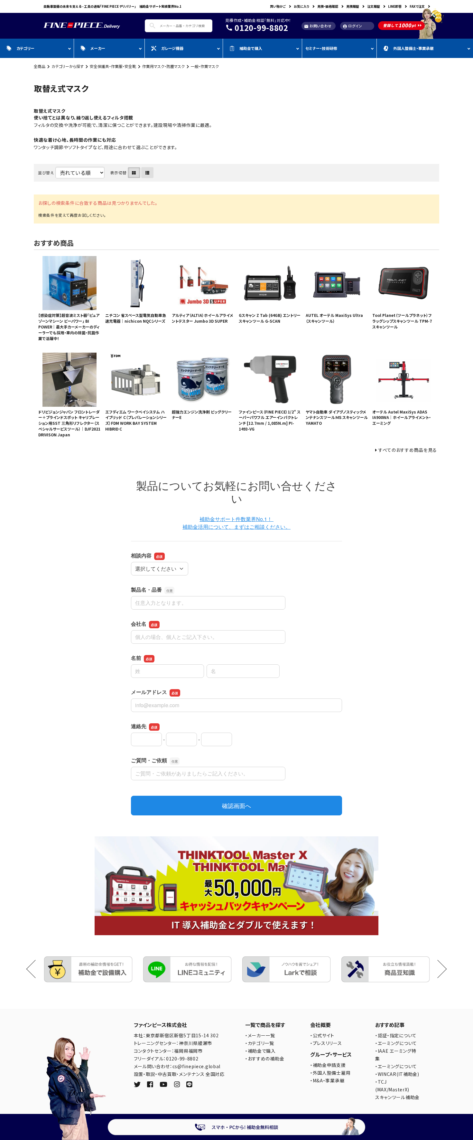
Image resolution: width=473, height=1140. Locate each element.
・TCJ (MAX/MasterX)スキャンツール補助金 (397, 1089)
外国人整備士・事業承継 (413, 48)
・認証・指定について (396, 1035)
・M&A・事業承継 (327, 1080)
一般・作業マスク (205, 66)
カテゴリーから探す (67, 66)
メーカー (97, 48)
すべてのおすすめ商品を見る (407, 450)
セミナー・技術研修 (321, 48)
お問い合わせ (318, 26)
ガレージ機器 (172, 48)
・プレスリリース (326, 1043)
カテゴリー (25, 48)
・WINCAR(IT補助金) (397, 1074)
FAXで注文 (417, 6)
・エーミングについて (396, 1043)
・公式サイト (322, 1035)
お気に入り (301, 6)
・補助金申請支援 (328, 1065)
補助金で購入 (250, 48)
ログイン (352, 26)
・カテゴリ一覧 (259, 1043)
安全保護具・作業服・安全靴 (113, 66)
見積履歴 (352, 6)
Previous (35, 969)
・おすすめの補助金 (264, 1058)
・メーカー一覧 (260, 1035)
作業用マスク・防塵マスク (163, 66)
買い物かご (278, 6)
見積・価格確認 (327, 6)
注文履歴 (373, 6)
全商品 (39, 66)
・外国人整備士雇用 (330, 1072)
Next (438, 969)
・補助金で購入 (260, 1051)
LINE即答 (395, 6)
